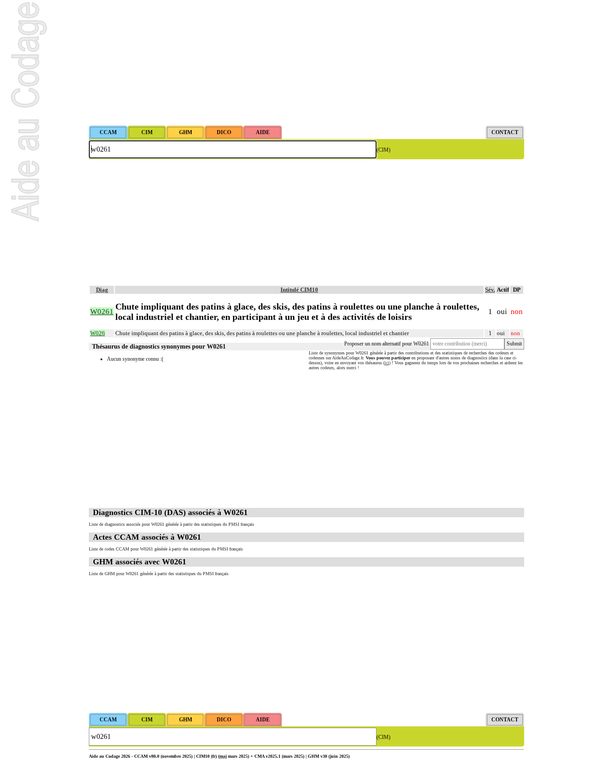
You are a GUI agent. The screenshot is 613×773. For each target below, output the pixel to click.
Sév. (490, 289)
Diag (102, 289)
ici (387, 362)
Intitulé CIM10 (299, 289)
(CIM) (383, 150)
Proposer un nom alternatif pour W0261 (386, 344)
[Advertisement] (306, 63)
